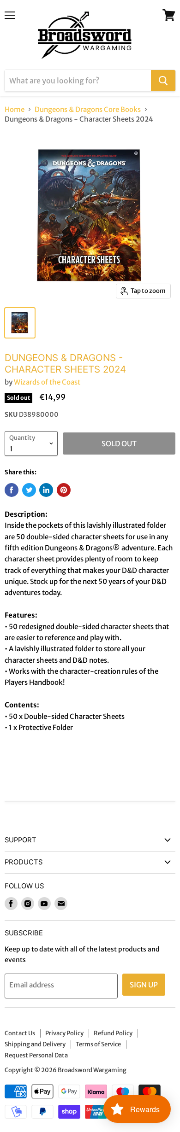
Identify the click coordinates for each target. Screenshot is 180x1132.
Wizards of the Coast (47, 382)
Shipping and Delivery (35, 1044)
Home (14, 109)
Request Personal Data (36, 1055)
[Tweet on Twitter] (29, 490)
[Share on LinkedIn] (46, 490)
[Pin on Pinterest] (64, 490)
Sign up (144, 984)
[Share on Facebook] (11, 490)
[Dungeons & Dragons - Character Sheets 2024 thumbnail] (20, 323)
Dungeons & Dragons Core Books (88, 109)
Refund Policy (113, 1033)
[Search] (163, 80)
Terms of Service (98, 1044)
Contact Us (20, 1033)
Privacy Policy (64, 1033)
